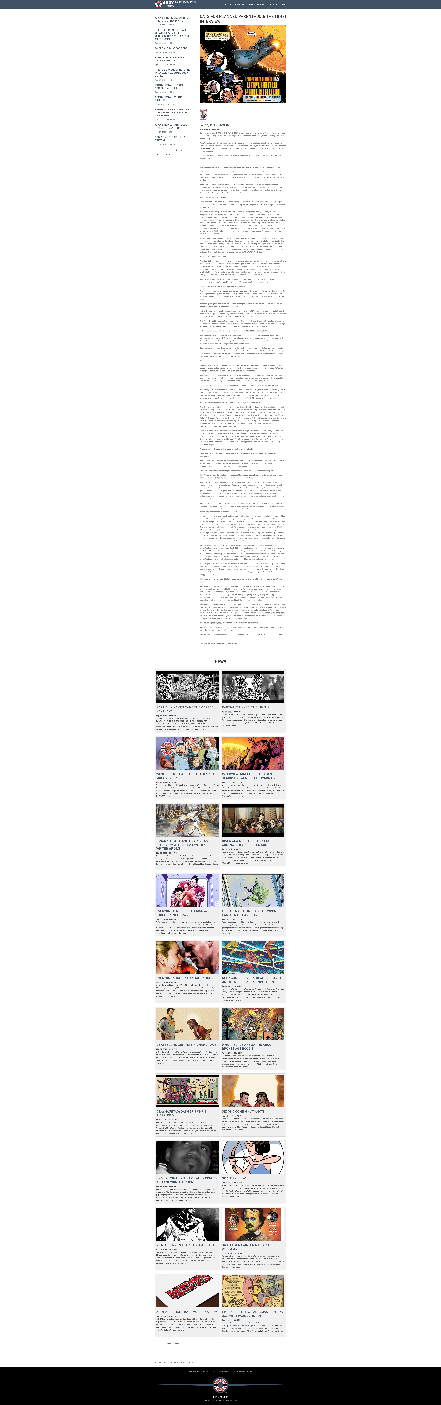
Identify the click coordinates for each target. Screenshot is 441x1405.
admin (235, 1400)
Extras (270, 4)
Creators (239, 4)
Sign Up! (280, 4)
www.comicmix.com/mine (252, 193)
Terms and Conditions (242, 1371)
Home (156, 1363)
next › (159, 154)
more (202, 729)
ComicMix (206, 148)
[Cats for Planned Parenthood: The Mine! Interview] (203, 114)
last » (167, 154)
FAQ (214, 1371)
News (250, 4)
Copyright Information (199, 1371)
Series (260, 4)
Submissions (224, 1371)
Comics (228, 4)
